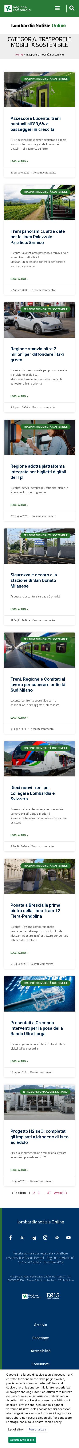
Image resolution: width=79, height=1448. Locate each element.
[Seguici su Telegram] (35, 1237)
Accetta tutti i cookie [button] (22, 1439)
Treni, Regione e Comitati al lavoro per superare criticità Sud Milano (38, 685)
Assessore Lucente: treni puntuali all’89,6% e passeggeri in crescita (36, 124)
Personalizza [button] (37, 1429)
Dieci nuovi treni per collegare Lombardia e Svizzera (33, 793)
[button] (71, 8)
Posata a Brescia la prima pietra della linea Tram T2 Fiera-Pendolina (35, 911)
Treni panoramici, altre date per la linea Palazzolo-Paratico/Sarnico (38, 237)
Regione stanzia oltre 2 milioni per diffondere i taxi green (37, 354)
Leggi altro (15, 1429)
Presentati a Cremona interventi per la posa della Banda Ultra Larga (37, 1028)
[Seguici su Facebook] (11, 1237)
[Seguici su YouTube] (69, 1237)
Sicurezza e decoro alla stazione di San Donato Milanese (34, 580)
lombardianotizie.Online (40, 1221)
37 (49, 1193)
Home (19, 54)
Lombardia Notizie (30, 25)
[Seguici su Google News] (58, 1237)
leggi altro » (19, 161)
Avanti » (60, 1193)
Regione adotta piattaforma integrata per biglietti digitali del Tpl (38, 472)
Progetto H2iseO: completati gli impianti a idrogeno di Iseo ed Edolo (39, 1137)
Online (59, 25)
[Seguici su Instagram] (46, 1237)
